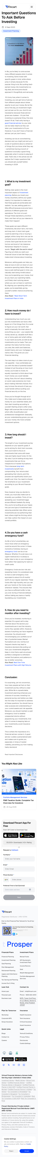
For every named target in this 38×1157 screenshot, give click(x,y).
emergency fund (11, 551)
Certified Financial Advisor (16, 1083)
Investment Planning (11, 31)
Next (19, 897)
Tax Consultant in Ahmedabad (17, 1092)
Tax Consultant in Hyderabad (21, 1096)
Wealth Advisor (20, 1080)
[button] (4, 1053)
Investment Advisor (8, 1080)
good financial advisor (13, 123)
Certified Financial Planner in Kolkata (20, 1089)
